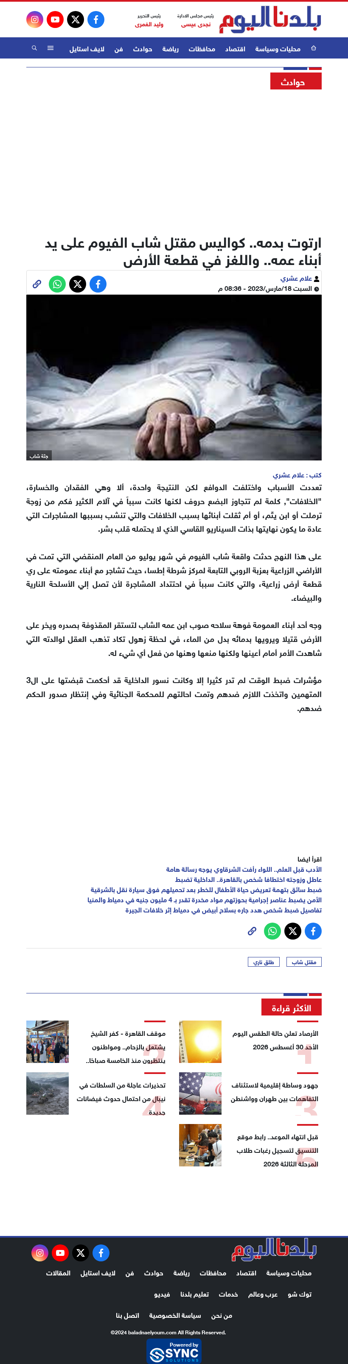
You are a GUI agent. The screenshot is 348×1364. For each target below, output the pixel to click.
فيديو (162, 1293)
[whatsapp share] (57, 284)
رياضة (171, 47)
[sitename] (274, 1249)
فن (119, 47)
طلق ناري (263, 961)
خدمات (228, 1293)
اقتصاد (235, 47)
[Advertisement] (174, 159)
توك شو (300, 1293)
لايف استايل (87, 47)
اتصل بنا (127, 1314)
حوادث (142, 47)
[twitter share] (77, 284)
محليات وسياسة (277, 47)
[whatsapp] (36, 284)
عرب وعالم (263, 1293)
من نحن (221, 1314)
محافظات (202, 47)
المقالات (58, 1272)
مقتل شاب (304, 961)
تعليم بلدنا (194, 1293)
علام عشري (297, 277)
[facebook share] (98, 284)
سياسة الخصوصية (175, 1314)
